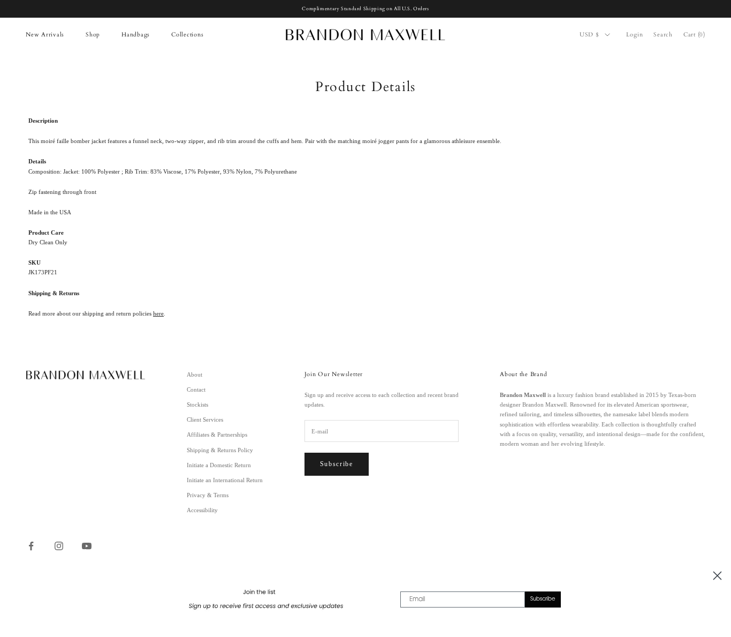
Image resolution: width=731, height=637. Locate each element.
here (158, 313)
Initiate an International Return (225, 480)
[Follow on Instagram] (59, 546)
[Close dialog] (717, 575)
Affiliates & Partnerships (217, 434)
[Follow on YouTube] (86, 546)
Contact (196, 389)
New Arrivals (45, 35)
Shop (93, 35)
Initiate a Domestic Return (219, 465)
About (194, 374)
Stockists (197, 404)
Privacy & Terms (208, 495)
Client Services (205, 419)
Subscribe (336, 464)
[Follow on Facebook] (31, 546)
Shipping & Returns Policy (220, 450)
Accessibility (202, 510)
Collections (187, 35)
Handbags (135, 35)
